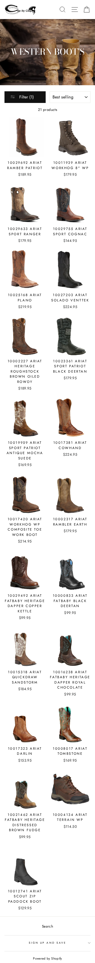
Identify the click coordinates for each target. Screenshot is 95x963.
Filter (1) (26, 97)
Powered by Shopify (47, 958)
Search (47, 926)
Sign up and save (47, 943)
